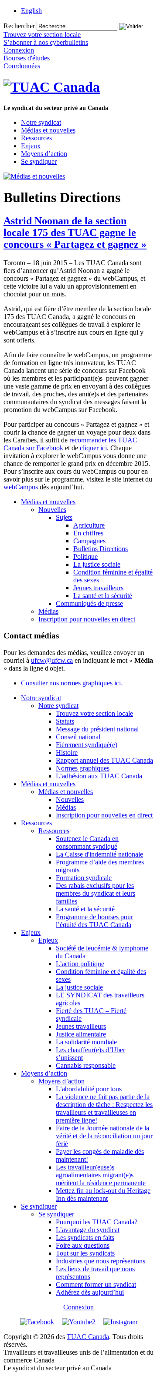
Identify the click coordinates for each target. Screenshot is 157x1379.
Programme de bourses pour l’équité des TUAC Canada (94, 920)
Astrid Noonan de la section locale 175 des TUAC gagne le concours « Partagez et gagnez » (75, 232)
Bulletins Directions (100, 548)
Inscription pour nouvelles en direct (86, 619)
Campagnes (89, 541)
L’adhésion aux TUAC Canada (99, 776)
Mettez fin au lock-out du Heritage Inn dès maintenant (103, 1194)
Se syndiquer (39, 161)
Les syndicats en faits (85, 1237)
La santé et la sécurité (102, 595)
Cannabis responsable (86, 1065)
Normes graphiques (82, 768)
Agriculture (89, 525)
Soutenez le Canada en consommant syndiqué (87, 842)
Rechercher (19, 26)
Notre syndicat (41, 122)
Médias (48, 611)
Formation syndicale (84, 877)
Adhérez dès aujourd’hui (90, 1292)
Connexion (78, 1307)
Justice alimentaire (81, 1034)
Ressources (36, 138)
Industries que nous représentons (100, 1261)
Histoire (67, 752)
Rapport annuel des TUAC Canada (104, 760)
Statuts (65, 721)
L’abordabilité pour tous (89, 1089)
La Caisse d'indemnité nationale (99, 854)
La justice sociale (96, 564)
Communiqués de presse (89, 603)
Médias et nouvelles (48, 130)
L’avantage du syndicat (87, 1229)
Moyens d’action (44, 153)
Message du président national (97, 729)
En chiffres (88, 533)
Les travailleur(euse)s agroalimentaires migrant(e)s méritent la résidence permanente (101, 1174)
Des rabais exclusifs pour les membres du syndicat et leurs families (95, 893)
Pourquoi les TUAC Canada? (96, 1222)
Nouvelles (52, 509)
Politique (85, 556)
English (31, 10)
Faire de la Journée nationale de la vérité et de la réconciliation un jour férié (104, 1135)
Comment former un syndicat (96, 1284)
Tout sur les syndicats (85, 1253)
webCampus (20, 487)
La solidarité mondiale (86, 1042)
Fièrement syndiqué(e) (86, 744)
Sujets (64, 517)
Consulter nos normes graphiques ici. (72, 683)
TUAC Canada (88, 1336)
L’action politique (80, 963)
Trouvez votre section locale (94, 713)
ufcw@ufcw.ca (52, 660)
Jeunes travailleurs (98, 587)
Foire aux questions (82, 1245)
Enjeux (31, 146)
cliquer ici (93, 448)
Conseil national (78, 737)
